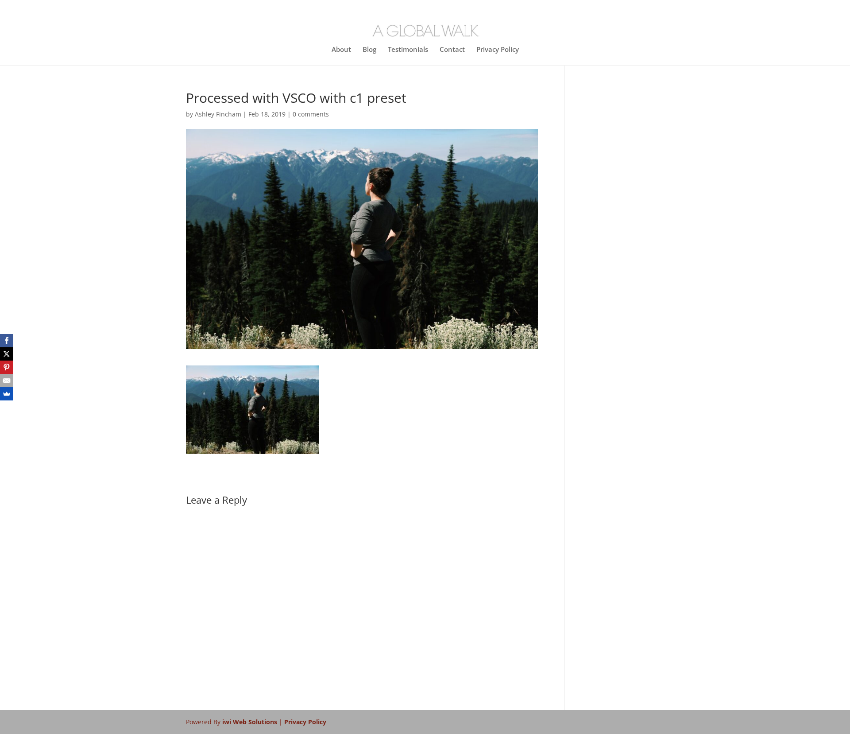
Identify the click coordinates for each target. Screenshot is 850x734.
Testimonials (408, 50)
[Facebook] (6, 340)
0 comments (311, 114)
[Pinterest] (6, 367)
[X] (6, 354)
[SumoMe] (6, 393)
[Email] (6, 380)
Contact (452, 50)
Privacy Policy (497, 50)
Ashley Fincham (218, 114)
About (341, 50)
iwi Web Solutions (250, 722)
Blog (369, 50)
